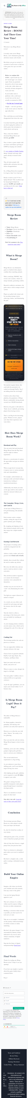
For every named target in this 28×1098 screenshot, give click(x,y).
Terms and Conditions (14, 1053)
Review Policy (14, 1056)
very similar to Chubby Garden (14, 151)
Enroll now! (17, 945)
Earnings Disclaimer (14, 1062)
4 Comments (6, 42)
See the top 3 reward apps (15, 103)
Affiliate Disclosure (14, 1059)
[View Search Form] (4, 5)
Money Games (8, 23)
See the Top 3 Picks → (14, 365)
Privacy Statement (19, 1065)
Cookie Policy (8, 1065)
